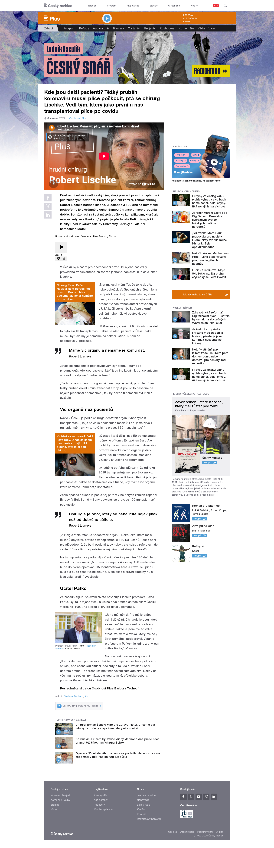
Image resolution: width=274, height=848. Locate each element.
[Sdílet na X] (48, 206)
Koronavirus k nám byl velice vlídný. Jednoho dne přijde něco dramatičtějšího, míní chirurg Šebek (118, 740)
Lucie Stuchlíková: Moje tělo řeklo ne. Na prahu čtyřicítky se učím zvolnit (209, 273)
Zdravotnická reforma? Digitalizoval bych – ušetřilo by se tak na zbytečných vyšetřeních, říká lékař (211, 318)
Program (111, 5)
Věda (201, 28)
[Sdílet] (64, 259)
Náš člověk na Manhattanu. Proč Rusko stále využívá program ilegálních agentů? (210, 258)
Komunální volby (60, 799)
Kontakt (141, 814)
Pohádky (179, 161)
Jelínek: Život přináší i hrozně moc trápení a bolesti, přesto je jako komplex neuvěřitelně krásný (207, 336)
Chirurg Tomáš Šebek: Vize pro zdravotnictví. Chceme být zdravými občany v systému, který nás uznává (115, 726)
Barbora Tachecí (73, 696)
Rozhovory (167, 28)
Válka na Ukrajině (60, 795)
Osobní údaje (187, 832)
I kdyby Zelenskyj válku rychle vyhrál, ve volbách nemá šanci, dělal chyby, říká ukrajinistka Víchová (209, 201)
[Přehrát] (61, 247)
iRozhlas (92, 5)
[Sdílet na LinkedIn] (48, 215)
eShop (54, 809)
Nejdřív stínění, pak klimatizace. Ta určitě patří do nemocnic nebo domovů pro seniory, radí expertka (210, 356)
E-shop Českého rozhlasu (191, 393)
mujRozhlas (133, 5)
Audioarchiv (190, 18)
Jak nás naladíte (146, 795)
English (219, 832)
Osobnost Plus (78, 118)
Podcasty (99, 804)
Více (213, 28)
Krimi (194, 155)
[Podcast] (58, 259)
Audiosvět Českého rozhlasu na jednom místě (196, 180)
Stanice (154, 5)
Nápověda (143, 799)
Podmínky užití (205, 832)
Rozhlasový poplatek (149, 818)
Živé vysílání (181, 166)
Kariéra (141, 809)
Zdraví (48, 28)
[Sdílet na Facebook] (48, 197)
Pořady (84, 28)
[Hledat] (225, 5)
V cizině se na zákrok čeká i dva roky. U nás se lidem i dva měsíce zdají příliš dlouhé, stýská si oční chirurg (75, 443)
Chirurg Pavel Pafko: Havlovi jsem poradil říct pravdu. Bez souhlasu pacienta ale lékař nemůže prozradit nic (75, 292)
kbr (87, 696)
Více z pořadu (182, 308)
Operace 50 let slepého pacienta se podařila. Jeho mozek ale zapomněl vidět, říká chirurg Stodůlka (118, 755)
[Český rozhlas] (58, 5)
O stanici (134, 28)
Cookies (172, 832)
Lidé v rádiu (144, 804)
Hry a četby (180, 155)
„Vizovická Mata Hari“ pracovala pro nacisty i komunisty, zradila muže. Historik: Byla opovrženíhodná (210, 240)
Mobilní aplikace (103, 809)
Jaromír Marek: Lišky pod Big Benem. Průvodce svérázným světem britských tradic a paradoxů (209, 219)
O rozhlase (174, 5)
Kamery (187, 21)
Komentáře (186, 28)
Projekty (150, 28)
